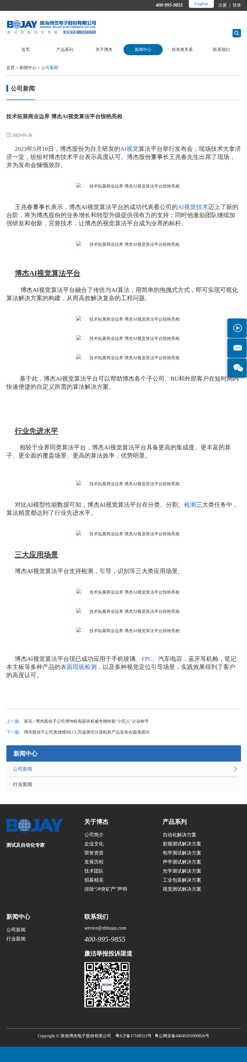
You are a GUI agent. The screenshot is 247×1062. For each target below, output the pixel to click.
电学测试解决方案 (182, 852)
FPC (147, 658)
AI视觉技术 (193, 207)
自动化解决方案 (179, 834)
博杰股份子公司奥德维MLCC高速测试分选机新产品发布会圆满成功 (86, 732)
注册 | (224, 5)
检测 (190, 504)
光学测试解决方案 (182, 870)
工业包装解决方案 (182, 880)
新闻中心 (143, 49)
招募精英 (94, 880)
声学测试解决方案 (182, 861)
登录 (236, 5)
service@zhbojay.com (105, 927)
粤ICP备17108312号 (133, 1036)
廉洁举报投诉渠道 (108, 953)
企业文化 (94, 843)
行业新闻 (22, 784)
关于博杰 (103, 49)
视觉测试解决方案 (182, 889)
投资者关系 (182, 49)
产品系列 (64, 49)
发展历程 (94, 861)
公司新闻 (49, 67)
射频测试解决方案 (182, 843)
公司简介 (94, 834)
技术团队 (94, 870)
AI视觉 (129, 148)
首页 (25, 49)
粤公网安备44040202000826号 (182, 1036)
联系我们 (221, 49)
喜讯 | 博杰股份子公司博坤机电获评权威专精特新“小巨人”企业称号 (86, 721)
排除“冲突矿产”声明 (105, 889)
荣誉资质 (94, 852)
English (201, 4)
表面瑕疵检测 (79, 667)
